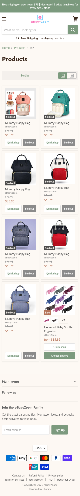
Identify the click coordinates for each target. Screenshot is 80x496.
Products (19, 47)
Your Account (36, 479)
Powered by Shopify (40, 489)
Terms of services (14, 479)
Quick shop (13, 142)
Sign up (60, 430)
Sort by (25, 75)
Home (6, 47)
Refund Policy (36, 475)
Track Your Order (66, 479)
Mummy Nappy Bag (17, 123)
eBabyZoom (11, 126)
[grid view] (62, 75)
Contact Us (18, 475)
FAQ (50, 479)
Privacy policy (55, 475)
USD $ (38, 448)
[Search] (73, 29)
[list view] (72, 75)
